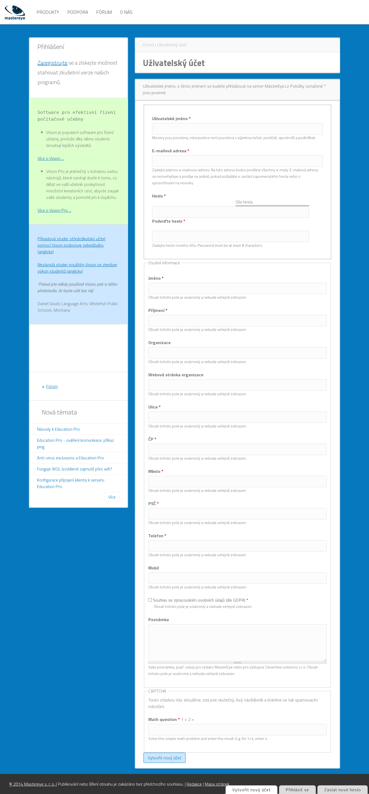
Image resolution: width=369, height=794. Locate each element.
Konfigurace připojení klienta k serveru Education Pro (70, 483)
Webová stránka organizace (175, 374)
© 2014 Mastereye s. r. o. (32, 784)
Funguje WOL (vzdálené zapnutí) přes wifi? (74, 469)
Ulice (154, 407)
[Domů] (15, 12)
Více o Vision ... (51, 158)
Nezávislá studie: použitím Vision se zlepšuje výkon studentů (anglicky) (77, 267)
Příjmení (157, 310)
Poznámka (158, 619)
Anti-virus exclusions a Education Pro (70, 457)
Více (112, 497)
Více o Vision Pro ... (54, 210)
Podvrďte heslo (168, 221)
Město (155, 471)
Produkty (47, 12)
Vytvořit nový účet (254, 789)
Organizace (159, 342)
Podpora (77, 12)
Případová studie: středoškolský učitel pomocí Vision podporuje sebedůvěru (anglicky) (71, 245)
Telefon (157, 535)
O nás (126, 12)
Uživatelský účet (172, 44)
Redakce (194, 784)
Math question (164, 719)
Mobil (153, 568)
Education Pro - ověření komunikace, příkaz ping (75, 443)
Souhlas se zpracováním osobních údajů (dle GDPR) (200, 600)
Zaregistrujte (53, 62)
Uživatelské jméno (171, 118)
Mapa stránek (217, 784)
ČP (152, 439)
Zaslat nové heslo (342, 789)
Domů (148, 44)
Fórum (104, 12)
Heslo (159, 196)
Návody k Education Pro (58, 429)
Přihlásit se (297, 789)
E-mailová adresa (170, 150)
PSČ (153, 503)
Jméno (156, 278)
